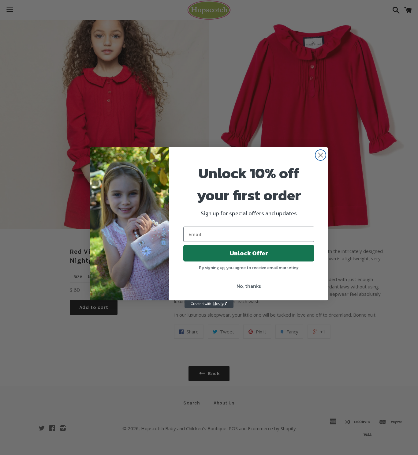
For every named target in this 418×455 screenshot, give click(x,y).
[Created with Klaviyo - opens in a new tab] (209, 304)
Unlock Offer (249, 253)
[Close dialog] (320, 155)
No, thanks (249, 286)
